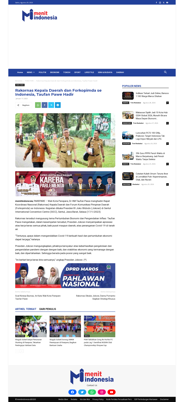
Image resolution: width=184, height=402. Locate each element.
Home (20, 72)
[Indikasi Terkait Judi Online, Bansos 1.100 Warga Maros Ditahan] (128, 96)
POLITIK (42, 72)
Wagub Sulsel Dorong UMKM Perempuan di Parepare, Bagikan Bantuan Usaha (63, 342)
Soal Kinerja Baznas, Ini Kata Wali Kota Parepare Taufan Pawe (38, 297)
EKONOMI (54, 72)
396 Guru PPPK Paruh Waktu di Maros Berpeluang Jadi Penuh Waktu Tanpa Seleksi (150, 156)
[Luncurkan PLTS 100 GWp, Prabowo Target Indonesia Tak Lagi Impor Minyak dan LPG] (128, 135)
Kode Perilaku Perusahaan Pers (119, 399)
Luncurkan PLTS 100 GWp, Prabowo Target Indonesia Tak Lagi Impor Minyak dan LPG (150, 136)
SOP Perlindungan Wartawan (145, 399)
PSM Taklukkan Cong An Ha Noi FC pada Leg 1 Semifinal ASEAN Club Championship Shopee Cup (98, 342)
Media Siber (63, 399)
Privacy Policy (98, 399)
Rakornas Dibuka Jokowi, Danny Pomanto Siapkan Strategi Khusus (95, 297)
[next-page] (21, 351)
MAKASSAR (127, 123)
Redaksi (136, 184)
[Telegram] (58, 105)
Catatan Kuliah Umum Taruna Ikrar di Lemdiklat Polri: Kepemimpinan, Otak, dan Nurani (152, 176)
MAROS (125, 103)
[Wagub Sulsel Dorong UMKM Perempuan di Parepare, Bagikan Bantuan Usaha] (65, 326)
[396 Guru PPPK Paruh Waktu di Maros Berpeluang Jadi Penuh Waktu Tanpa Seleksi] (128, 156)
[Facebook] (156, 2)
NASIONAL (127, 184)
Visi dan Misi (85, 399)
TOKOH (66, 72)
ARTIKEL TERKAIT (25, 308)
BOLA (87, 336)
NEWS (29, 72)
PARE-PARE (29, 81)
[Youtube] (167, 2)
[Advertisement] (92, 47)
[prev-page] (17, 351)
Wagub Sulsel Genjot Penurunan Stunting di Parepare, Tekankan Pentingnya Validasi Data (28, 342)
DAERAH (120, 72)
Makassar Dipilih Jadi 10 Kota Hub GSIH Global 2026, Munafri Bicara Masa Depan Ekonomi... (152, 115)
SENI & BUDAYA (105, 72)
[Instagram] (160, 2)
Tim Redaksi (135, 103)
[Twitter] (163, 2)
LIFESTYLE (89, 72)
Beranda (18, 81)
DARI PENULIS (47, 308)
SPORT (77, 72)
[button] (165, 72)
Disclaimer (164, 399)
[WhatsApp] (38, 105)
